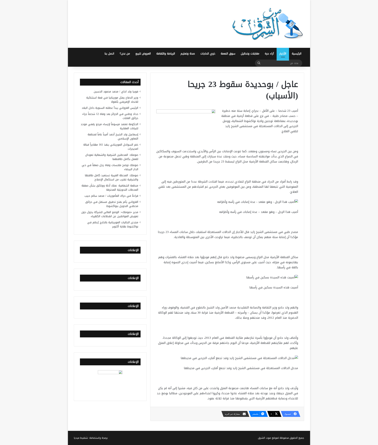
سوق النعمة (228, 53)
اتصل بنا (109, 53)
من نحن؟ (125, 53)
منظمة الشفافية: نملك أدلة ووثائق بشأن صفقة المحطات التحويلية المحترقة (110, 187)
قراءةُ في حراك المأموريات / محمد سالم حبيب (111, 195)
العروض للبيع (143, 53)
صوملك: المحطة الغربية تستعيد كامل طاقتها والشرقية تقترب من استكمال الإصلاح (111, 177)
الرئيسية (296, 53)
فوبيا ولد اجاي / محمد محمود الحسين (116, 91)
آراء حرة (269, 53)
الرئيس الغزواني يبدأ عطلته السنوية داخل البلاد (110, 107)
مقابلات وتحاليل (250, 53)
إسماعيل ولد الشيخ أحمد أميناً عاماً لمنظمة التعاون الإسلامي (113, 136)
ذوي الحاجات (207, 53)
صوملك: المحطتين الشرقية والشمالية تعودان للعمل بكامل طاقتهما (111, 157)
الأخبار (282, 53)
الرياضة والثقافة (165, 53)
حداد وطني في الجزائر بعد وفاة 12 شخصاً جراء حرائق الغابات (110, 116)
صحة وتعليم (188, 53)
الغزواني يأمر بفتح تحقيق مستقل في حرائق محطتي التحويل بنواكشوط (111, 204)
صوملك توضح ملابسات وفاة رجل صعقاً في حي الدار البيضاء (110, 167)
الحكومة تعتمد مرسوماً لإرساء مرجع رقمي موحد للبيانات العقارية (109, 126)
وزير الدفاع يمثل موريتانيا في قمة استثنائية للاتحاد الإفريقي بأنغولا (112, 99)
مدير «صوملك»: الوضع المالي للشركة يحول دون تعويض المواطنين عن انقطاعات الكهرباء (109, 214)
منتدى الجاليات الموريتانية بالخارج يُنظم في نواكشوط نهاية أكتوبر (112, 224)
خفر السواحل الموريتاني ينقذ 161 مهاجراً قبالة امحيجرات (110, 146)
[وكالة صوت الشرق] (267, 24)
